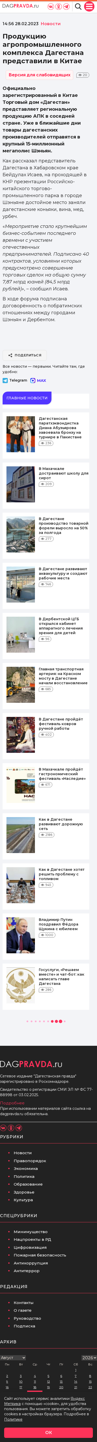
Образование (28, 1184)
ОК (48, 1432)
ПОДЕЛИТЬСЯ (28, 355)
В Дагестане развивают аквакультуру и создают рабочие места (63, 573)
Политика (24, 1176)
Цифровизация (30, 1247)
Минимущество (31, 1231)
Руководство (27, 1318)
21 (75, 1387)
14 (75, 1381)
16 (7, 1387)
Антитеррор (27, 1270)
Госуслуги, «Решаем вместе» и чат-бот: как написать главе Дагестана (61, 976)
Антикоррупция (31, 1263)
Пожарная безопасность (40, 1255)
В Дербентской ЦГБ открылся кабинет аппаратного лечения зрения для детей (61, 626)
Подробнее (12, 1103)
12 (48, 1381)
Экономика (26, 1168)
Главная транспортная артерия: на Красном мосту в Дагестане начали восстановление (63, 676)
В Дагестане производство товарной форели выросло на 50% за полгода (63, 525)
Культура (23, 1199)
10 (21, 1381)
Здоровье (24, 1192)
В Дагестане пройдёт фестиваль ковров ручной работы (61, 724)
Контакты (24, 1302)
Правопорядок (30, 1160)
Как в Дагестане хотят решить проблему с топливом (62, 874)
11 (35, 1381)
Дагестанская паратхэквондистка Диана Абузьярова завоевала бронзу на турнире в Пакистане (60, 427)
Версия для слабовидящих (39, 74)
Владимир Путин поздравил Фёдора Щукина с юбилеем (58, 924)
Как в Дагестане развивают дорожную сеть (61, 824)
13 (61, 1381)
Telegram (18, 380)
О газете (23, 1310)
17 (20, 1387)
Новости (23, 1152)
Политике (13, 1419)
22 (90, 1387)
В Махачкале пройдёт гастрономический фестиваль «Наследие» (62, 774)
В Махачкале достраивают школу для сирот (63, 473)
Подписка (24, 1326)
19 (48, 1387)
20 (61, 1387)
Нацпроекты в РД (32, 1239)
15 (90, 1381)
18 (34, 1387)
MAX (41, 380)
